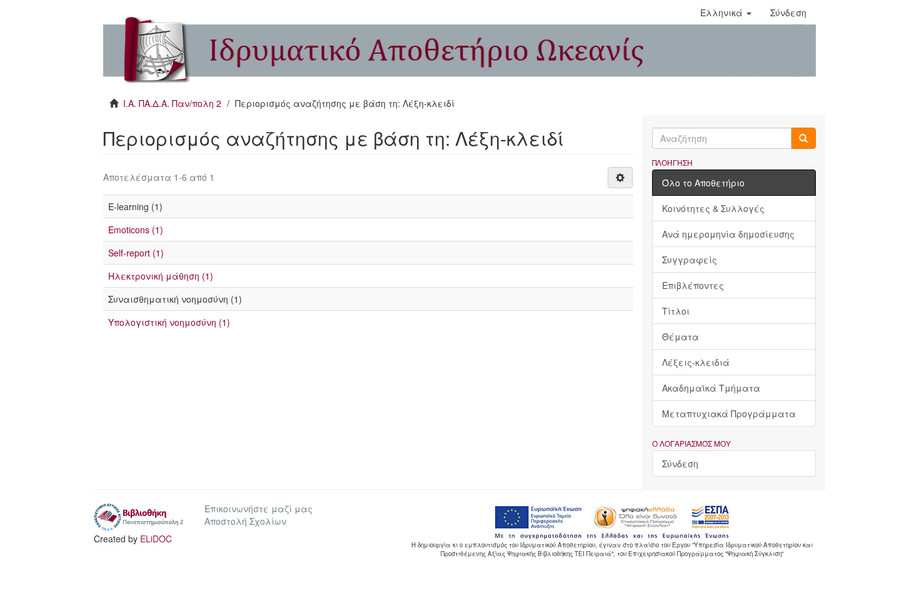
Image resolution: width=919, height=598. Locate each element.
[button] (726, 12)
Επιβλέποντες (693, 285)
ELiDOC (156, 538)
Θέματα (680, 336)
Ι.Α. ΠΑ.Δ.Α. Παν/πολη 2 (172, 103)
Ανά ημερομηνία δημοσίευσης (728, 234)
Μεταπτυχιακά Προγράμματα (729, 413)
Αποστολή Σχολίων (245, 521)
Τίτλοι (676, 311)
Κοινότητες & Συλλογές (713, 208)
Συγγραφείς (689, 259)
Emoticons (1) (135, 229)
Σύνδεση (680, 463)
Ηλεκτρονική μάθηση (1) (160, 276)
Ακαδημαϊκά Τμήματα (711, 388)
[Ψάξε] (803, 138)
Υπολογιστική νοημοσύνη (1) (169, 322)
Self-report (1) (136, 252)
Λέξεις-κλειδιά (696, 362)
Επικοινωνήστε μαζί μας (258, 508)
